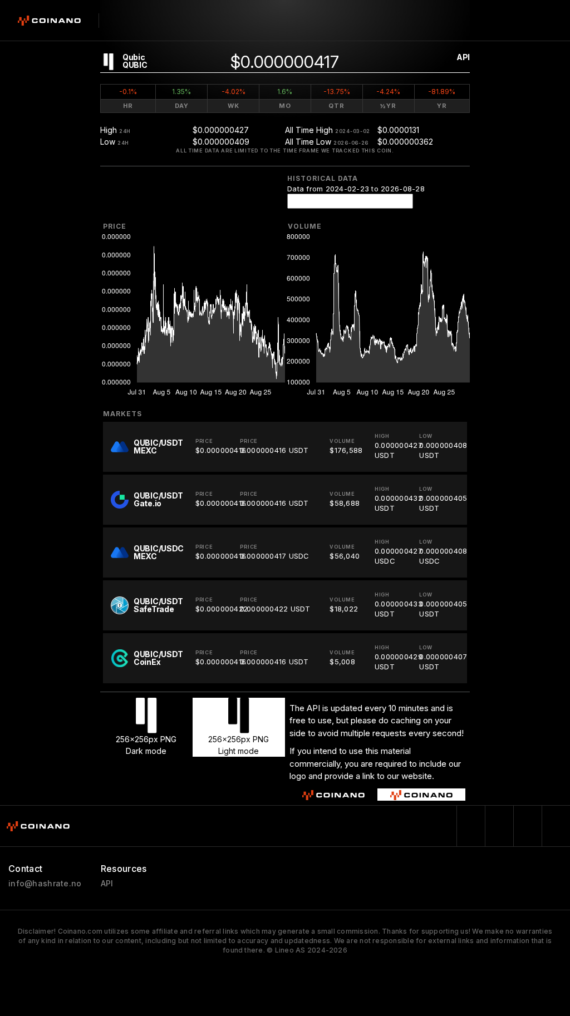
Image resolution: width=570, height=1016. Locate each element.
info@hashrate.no (44, 883)
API (463, 57)
